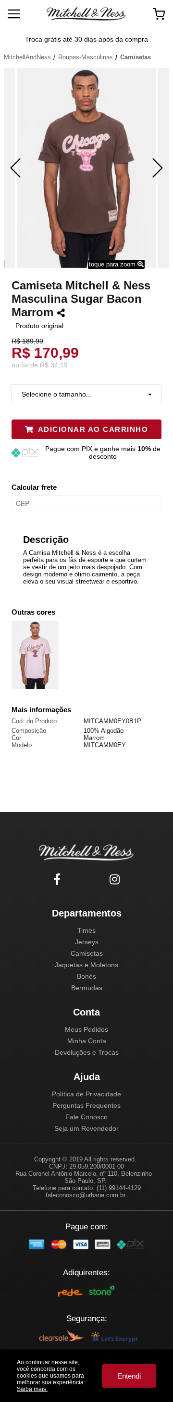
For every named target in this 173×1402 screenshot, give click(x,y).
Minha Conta (86, 1041)
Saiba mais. (32, 1389)
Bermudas (86, 988)
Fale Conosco (86, 1117)
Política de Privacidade (86, 1094)
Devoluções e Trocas (87, 1052)
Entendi (129, 1376)
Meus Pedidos (86, 1029)
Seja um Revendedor (86, 1128)
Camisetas (87, 953)
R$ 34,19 (54, 365)
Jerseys (87, 942)
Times (86, 930)
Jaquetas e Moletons (86, 965)
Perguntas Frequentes (86, 1105)
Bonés (86, 976)
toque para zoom (113, 264)
